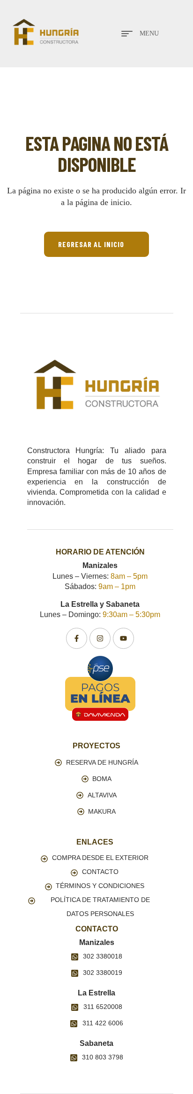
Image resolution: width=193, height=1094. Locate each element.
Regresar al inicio (91, 244)
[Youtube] (123, 638)
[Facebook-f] (76, 638)
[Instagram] (100, 638)
